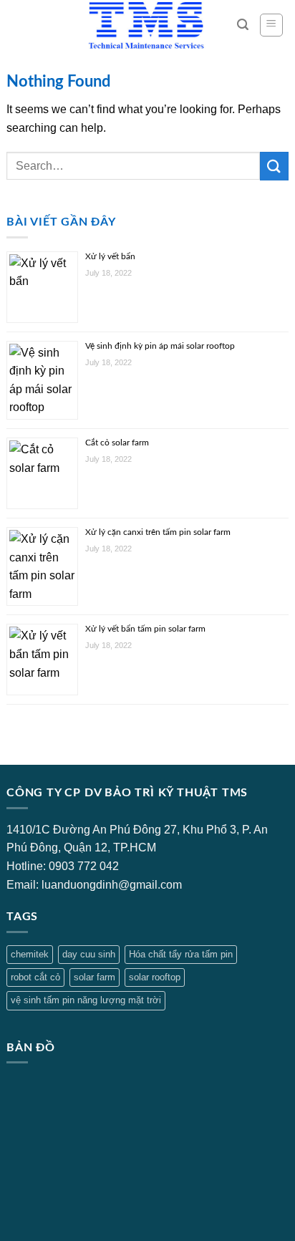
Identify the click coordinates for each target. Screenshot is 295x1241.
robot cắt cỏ (35, 977)
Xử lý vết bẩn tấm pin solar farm (145, 628)
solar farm (94, 977)
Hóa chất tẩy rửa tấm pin (181, 954)
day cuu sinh (88, 954)
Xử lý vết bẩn (110, 256)
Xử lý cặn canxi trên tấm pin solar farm (158, 532)
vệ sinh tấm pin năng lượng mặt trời (86, 1000)
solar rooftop (154, 977)
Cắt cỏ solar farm (117, 442)
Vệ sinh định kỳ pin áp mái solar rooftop (160, 346)
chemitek (30, 954)
